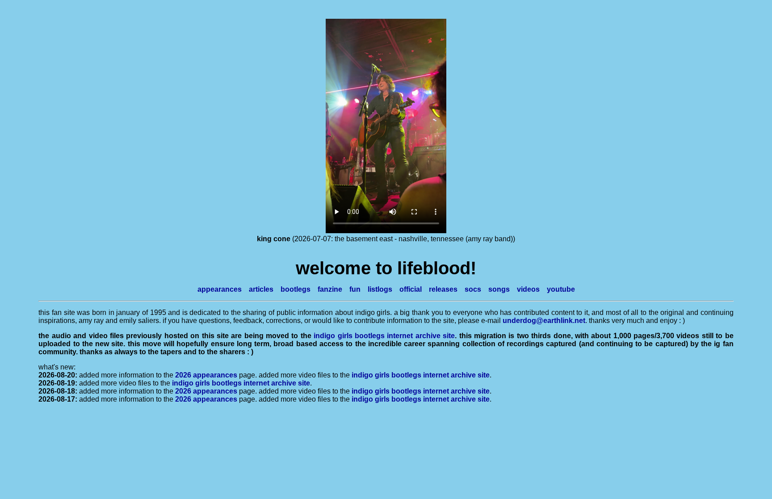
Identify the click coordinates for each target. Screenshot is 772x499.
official (410, 289)
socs (473, 289)
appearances (219, 289)
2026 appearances (206, 375)
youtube (561, 289)
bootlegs (295, 289)
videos (528, 289)
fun (355, 289)
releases (443, 289)
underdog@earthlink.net (544, 320)
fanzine (330, 289)
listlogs (380, 289)
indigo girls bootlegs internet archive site (384, 336)
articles (261, 289)
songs (499, 289)
